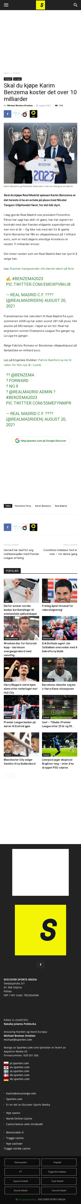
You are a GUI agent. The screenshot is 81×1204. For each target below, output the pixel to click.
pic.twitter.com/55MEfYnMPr (38, 403)
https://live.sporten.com (33, 114)
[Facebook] (7, 114)
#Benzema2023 (27, 278)
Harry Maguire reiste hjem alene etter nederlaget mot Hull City (20, 688)
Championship (11, 638)
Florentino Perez (23, 505)
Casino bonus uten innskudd (24, 1124)
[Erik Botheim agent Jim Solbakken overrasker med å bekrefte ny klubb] (59, 628)
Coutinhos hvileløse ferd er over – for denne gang (60, 552)
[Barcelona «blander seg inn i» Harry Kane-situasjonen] (59, 669)
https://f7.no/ (16, 114)
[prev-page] (6, 775)
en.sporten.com (20, 1067)
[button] (6, 5)
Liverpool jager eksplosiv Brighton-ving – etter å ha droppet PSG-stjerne (58, 763)
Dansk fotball (21, 1190)
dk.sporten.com (19, 1075)
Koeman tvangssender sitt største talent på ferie (42, 268)
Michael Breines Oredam (20, 105)
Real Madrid (61, 505)
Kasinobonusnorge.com (21, 1093)
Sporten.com (25, 1047)
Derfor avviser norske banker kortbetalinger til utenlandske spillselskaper (20, 609)
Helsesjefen (21, 1162)
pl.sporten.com (19, 1063)
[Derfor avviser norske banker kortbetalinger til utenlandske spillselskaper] (21, 591)
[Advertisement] (40, 37)
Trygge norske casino (17, 1148)
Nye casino (13, 1113)
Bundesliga (48, 680)
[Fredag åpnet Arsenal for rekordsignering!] (59, 591)
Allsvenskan (48, 638)
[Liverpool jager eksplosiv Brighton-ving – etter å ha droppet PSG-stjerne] (59, 744)
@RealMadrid (23, 392)
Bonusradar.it (15, 1132)
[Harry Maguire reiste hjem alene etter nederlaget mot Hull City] (21, 669)
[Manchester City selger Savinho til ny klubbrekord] (21, 744)
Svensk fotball (59, 1190)
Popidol (57, 1162)
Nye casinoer (14, 1143)
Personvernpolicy (27, 1199)
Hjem (6, 73)
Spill (7, 601)
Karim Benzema (43, 505)
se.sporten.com (19, 1071)
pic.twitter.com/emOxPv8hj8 (38, 284)
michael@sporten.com (18, 1039)
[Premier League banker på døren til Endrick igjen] (21, 707)
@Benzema (22, 375)
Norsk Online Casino (19, 1118)
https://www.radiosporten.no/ (25, 114)
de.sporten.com (20, 1079)
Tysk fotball (57, 1181)
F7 (20, 1171)
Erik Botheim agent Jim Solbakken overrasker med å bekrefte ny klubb (59, 647)
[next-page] (12, 775)
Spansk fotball (20, 1181)
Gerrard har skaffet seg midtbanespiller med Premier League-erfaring (21, 554)
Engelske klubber (57, 1171)
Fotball (16, 73)
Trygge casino (15, 1138)
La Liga (17, 79)
